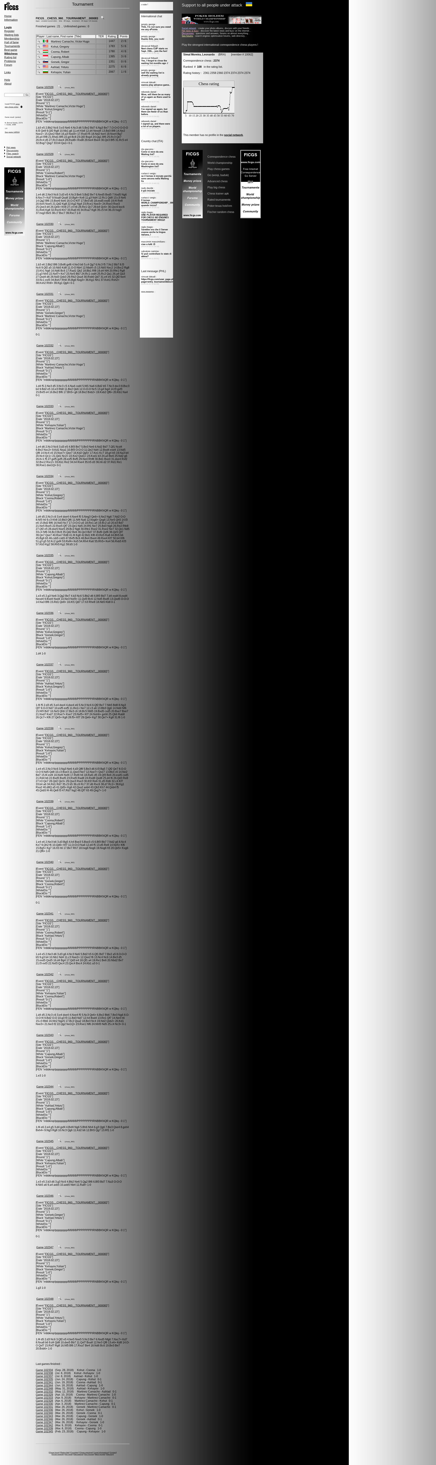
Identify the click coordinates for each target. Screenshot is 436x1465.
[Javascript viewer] (59, 87)
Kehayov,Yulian (54, 425)
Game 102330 (44, 224)
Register (9, 31)
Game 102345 (44, 1141)
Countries (74, 1452)
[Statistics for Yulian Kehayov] (38, 72)
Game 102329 (44, 154)
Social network (13, 156)
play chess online (11, 107)
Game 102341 (44, 913)
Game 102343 (44, 1035)
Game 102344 (44, 1086)
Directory (109, 1454)
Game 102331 (44, 294)
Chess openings (86, 1452)
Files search (12, 153)
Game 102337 (44, 664)
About (7, 83)
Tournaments (12, 46)
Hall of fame (11, 42)
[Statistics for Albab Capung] (38, 56)
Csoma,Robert (54, 173)
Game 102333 (44, 406)
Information (11, 19)
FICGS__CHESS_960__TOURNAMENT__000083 (67, 18)
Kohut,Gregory (54, 109)
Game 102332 (44, 345)
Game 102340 (44, 862)
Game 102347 (44, 1247)
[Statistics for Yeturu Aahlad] (38, 67)
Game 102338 (44, 728)
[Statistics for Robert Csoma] (38, 51)
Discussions (12, 150)
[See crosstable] (102, 18)
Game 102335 (44, 555)
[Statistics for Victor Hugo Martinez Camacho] (38, 41)
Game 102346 (44, 1195)
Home (8, 16)
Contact (113, 1452)
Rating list (10, 57)
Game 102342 (44, 974)
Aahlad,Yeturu (53, 367)
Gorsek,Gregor (54, 313)
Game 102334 (44, 476)
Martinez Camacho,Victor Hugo (64, 106)
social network (233, 135)
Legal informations (101, 1452)
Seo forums (89, 1454)
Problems (10, 61)
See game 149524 (12, 132)
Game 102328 (44, 87)
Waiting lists (11, 34)
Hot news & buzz (190, 31)
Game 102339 (44, 801)
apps (18, 104)
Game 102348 (44, 1298)
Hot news (11, 147)
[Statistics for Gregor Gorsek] (38, 62)
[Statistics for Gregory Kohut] (38, 46)
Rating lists (65, 1452)
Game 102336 (44, 613)
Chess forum (54, 1452)
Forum (8, 64)
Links (7, 72)
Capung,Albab (54, 246)
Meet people (100, 1454)
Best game (10, 49)
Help (7, 79)
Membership (11, 38)
